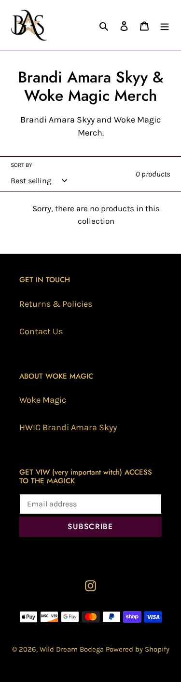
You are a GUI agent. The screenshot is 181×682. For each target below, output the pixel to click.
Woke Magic (42, 400)
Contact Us (41, 331)
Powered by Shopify (137, 649)
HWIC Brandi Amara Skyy (68, 427)
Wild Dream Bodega (72, 649)
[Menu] (164, 25)
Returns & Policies (55, 304)
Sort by (21, 165)
